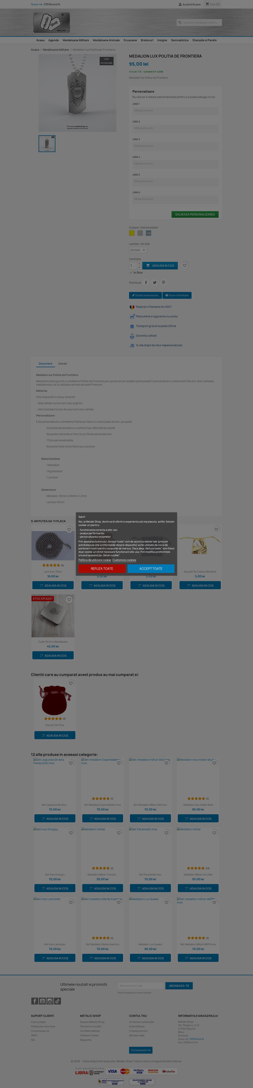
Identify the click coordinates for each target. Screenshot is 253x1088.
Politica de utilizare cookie (94, 560)
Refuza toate (102, 569)
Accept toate (150, 569)
